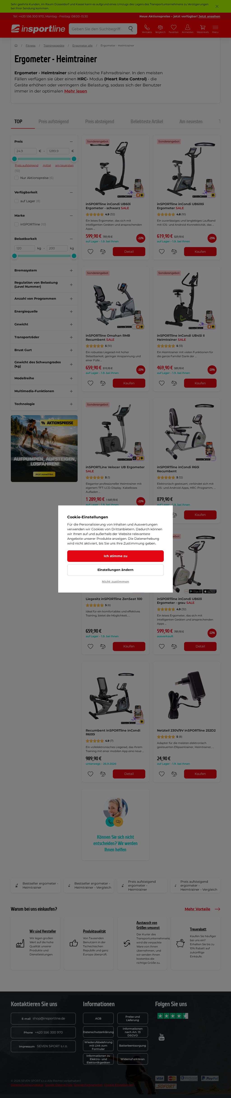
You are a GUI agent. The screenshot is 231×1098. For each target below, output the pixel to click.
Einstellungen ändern (115, 570)
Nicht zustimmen (115, 581)
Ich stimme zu (115, 556)
